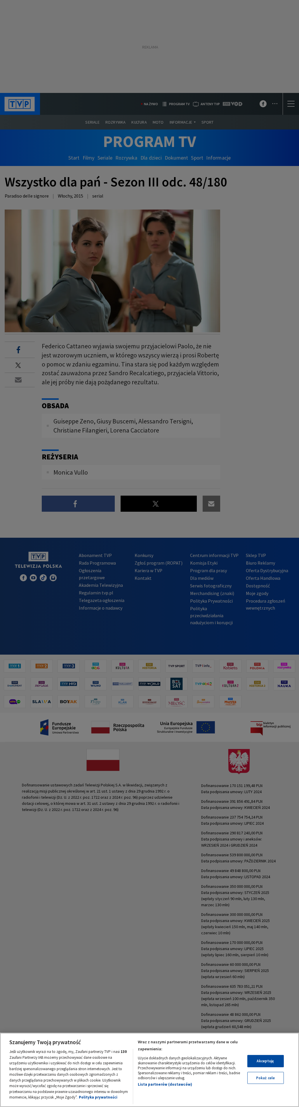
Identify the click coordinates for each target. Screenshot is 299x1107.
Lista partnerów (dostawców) (165, 1084)
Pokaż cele (265, 1077)
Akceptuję (265, 1060)
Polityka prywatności (98, 1097)
